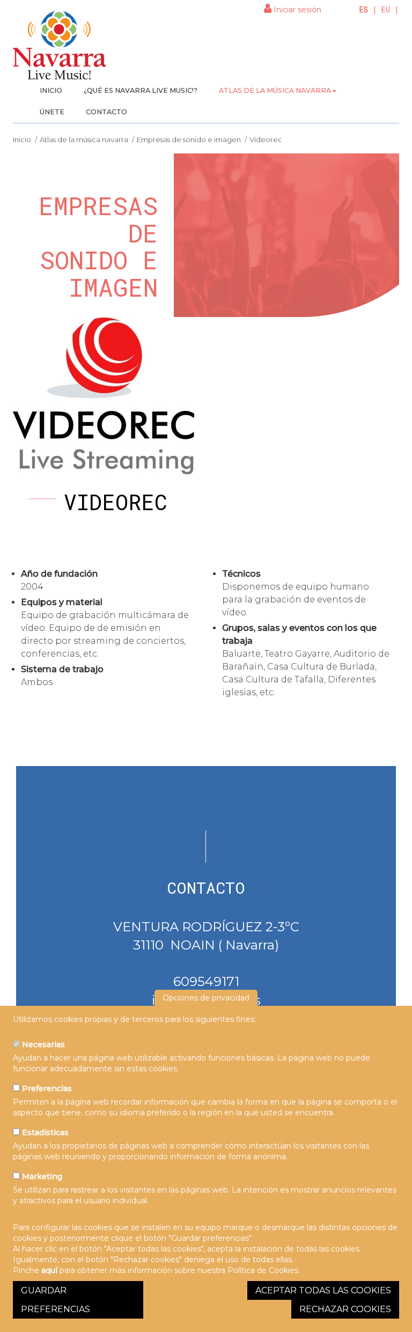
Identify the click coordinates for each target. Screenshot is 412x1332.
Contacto (106, 112)
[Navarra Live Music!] (60, 49)
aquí (49, 1270)
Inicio (51, 90)
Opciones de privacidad (206, 998)
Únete (52, 112)
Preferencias (46, 1088)
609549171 (206, 981)
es (363, 9)
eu (385, 9)
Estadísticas (44, 1132)
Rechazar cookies (345, 1309)
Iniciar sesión (296, 9)
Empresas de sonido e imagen (189, 139)
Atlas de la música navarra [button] (275, 90)
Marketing (41, 1176)
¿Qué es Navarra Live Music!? (140, 90)
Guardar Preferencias (55, 1299)
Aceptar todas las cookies (323, 1290)
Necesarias (42, 1044)
